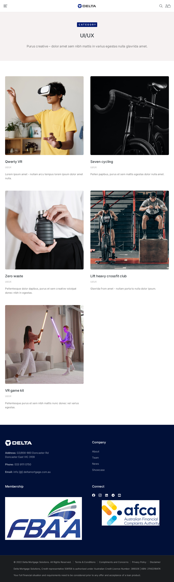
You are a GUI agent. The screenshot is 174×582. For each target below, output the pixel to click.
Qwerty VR (13, 162)
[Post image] (44, 115)
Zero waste (14, 276)
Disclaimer (155, 562)
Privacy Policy (139, 562)
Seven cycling (101, 162)
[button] (5, 6)
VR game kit (14, 390)
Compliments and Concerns (113, 562)
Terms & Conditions (85, 562)
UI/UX (8, 167)
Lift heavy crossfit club (108, 276)
